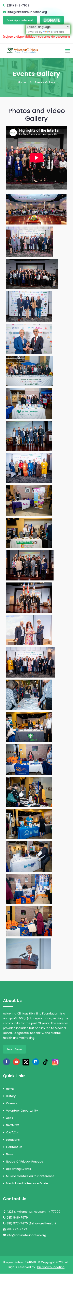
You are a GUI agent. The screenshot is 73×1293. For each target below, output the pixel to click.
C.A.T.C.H (12, 1132)
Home (22, 82)
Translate (57, 32)
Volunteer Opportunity (22, 1111)
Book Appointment (20, 20)
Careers (11, 1103)
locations (13, 1140)
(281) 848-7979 (18, 5)
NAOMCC (12, 1125)
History (11, 1096)
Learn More (14, 1049)
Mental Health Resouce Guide (27, 1183)
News (9, 1154)
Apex (9, 1118)
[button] (67, 50)
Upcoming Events (18, 1169)
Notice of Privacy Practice (24, 1162)
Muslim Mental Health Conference (30, 1176)
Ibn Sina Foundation (50, 1267)
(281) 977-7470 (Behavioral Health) (30, 1223)
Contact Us (14, 1147)
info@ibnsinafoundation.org (27, 12)
